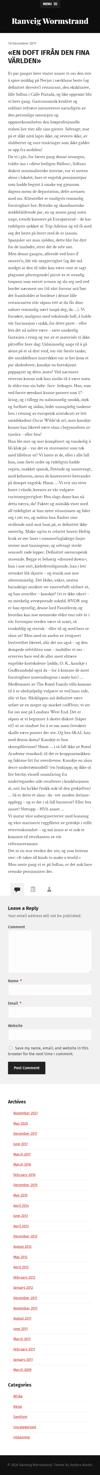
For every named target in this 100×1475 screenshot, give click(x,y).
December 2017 (25, 1134)
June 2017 (20, 1144)
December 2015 (25, 1185)
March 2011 (22, 1339)
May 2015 (20, 1195)
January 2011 (23, 1360)
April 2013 (21, 1226)
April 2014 (21, 1206)
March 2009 (22, 1370)
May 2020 (20, 1123)
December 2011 (25, 1298)
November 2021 (25, 1113)
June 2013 (20, 1216)
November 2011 (25, 1308)
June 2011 (20, 1329)
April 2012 (21, 1267)
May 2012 (20, 1257)
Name (15, 981)
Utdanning (21, 1437)
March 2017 (22, 1154)
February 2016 (24, 1175)
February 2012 (24, 1277)
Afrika (18, 1396)
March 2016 (22, 1164)
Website (15, 1025)
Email (14, 1003)
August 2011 (22, 1318)
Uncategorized (24, 1427)
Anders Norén (81, 1465)
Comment (16, 927)
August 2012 (22, 1247)
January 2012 (23, 1288)
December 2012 (25, 1236)
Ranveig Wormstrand (50, 20)
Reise (17, 1407)
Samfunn (20, 1417)
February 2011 (24, 1349)
